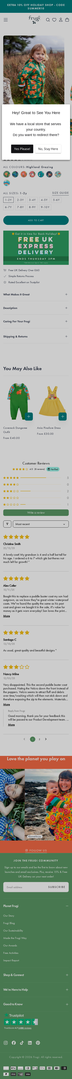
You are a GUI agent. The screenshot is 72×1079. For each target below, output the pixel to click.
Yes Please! (22, 149)
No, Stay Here (48, 149)
